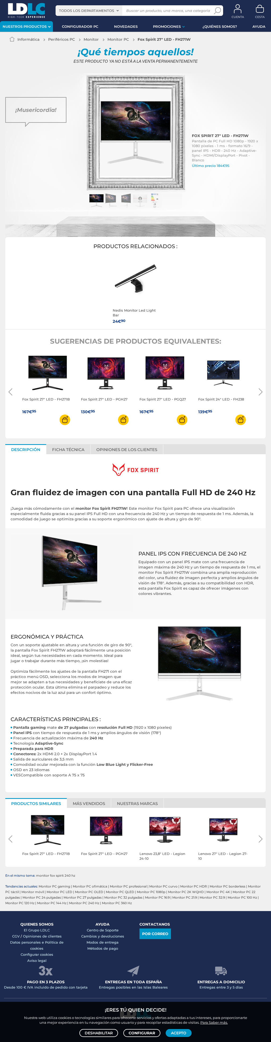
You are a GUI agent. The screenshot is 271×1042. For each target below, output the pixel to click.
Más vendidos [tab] (89, 803)
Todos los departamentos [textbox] (86, 10)
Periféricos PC (61, 39)
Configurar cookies (37, 954)
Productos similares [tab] (36, 803)
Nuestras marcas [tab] (137, 803)
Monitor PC (118, 39)
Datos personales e (27, 942)
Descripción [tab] (25, 449)
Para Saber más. (214, 1022)
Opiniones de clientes (42, 936)
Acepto (178, 1033)
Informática (28, 39)
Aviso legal (37, 960)
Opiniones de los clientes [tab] (126, 449)
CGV (16, 936)
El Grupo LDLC (37, 930)
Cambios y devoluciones (102, 936)
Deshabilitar (99, 1033)
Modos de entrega (103, 942)
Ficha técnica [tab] (68, 449)
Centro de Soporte (103, 930)
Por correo (155, 933)
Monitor (91, 39)
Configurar (142, 1033)
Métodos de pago (102, 948)
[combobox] (89, 10)
